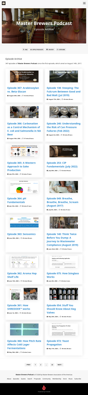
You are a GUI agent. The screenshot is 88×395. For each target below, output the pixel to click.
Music (71, 379)
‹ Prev (28, 365)
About (9, 379)
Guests (23, 379)
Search (30, 379)
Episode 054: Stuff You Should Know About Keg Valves (61, 309)
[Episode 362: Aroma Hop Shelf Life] (24, 262)
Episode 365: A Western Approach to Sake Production (21, 166)
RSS (26, 49)
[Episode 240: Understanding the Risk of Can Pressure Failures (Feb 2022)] (63, 112)
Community (47, 379)
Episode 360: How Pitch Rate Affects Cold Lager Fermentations (24, 344)
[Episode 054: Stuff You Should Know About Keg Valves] (63, 294)
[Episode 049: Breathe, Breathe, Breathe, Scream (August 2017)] (63, 187)
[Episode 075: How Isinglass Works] (63, 262)
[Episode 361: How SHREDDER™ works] (24, 294)
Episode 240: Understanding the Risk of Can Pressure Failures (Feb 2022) (63, 127)
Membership (56, 379)
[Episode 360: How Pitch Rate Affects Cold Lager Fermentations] (24, 329)
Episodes (16, 379)
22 (52, 365)
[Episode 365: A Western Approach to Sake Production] (24, 151)
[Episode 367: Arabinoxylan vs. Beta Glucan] (24, 76)
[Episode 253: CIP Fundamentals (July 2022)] (63, 151)
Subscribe (77, 379)
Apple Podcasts (37, 49)
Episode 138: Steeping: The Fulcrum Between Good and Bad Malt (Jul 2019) (63, 91)
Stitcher (62, 49)
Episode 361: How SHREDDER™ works (18, 307)
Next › (60, 365)
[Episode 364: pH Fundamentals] (24, 187)
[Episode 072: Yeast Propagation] (63, 329)
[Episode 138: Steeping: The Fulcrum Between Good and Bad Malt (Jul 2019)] (63, 76)
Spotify (51, 49)
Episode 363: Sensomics (21, 234)
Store (65, 379)
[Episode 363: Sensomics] (24, 222)
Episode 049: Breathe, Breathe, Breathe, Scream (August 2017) (62, 202)
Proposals (37, 379)
